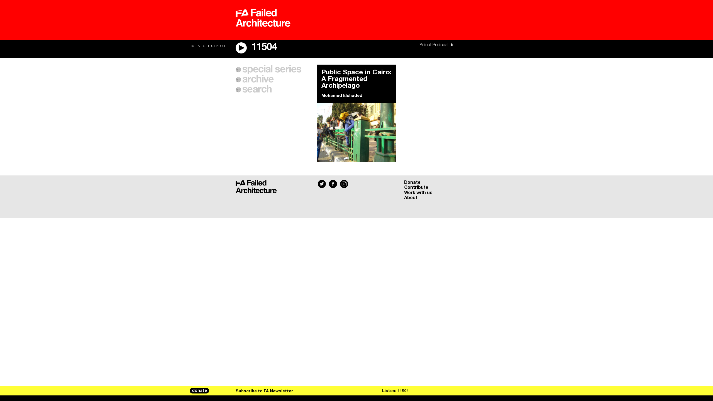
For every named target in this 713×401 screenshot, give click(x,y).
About (410, 197)
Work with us (418, 192)
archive (258, 80)
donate (199, 391)
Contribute (416, 187)
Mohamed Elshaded (341, 96)
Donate (412, 182)
